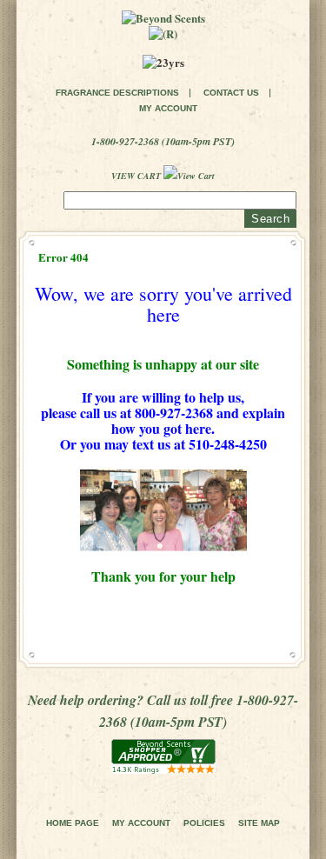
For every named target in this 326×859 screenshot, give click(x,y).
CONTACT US (231, 93)
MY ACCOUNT (168, 108)
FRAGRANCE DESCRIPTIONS (117, 93)
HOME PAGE (72, 823)
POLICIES (204, 823)
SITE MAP (259, 823)
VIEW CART (137, 176)
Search (270, 218)
